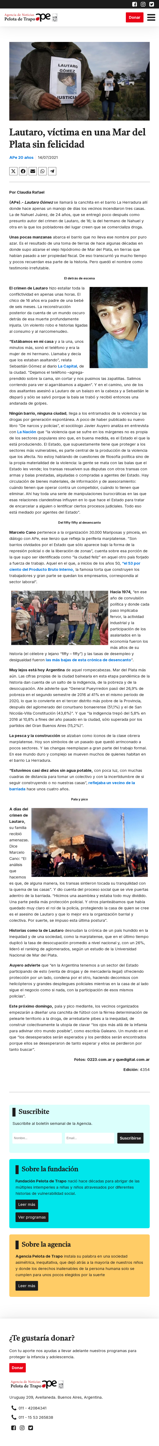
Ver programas (32, 1217)
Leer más (26, 1204)
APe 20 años (21, 157)
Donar (134, 17)
